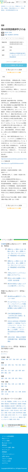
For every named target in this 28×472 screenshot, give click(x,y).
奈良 (16, 378)
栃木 (6, 365)
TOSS (9, 412)
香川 (23, 384)
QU (24, 417)
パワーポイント (13, 417)
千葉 (16, 365)
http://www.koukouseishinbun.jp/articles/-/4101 (14, 159)
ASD (13, 415)
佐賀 (6, 391)
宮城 (10, 32)
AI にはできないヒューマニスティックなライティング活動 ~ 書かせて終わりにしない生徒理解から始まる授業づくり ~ (17, 306)
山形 (21, 359)
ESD (14, 419)
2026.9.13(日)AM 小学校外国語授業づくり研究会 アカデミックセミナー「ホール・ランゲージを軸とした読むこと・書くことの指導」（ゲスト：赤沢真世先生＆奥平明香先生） (17, 327)
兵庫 (13, 378)
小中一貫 (3, 401)
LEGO (9, 415)
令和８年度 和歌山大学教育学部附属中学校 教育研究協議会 (17, 339)
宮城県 (3, 244)
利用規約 (4, 452)
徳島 (20, 384)
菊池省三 (7, 403)
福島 (24, 359)
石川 (9, 370)
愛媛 (2, 386)
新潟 (2, 370)
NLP (21, 410)
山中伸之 (20, 408)
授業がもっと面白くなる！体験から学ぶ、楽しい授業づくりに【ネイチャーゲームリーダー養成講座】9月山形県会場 (17, 253)
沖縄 (2, 394)
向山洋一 (7, 410)
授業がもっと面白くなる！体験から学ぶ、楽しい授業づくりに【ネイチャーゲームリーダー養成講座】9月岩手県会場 (17, 265)
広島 (13, 384)
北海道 (3, 359)
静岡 (2, 372)
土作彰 (15, 401)
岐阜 (23, 370)
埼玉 (13, 365)
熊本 (13, 391)
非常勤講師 (8, 408)
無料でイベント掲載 (21, 2)
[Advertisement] (14, 18)
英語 (6, 34)
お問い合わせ (5, 456)
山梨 (16, 370)
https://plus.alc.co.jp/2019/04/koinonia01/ (12, 163)
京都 (6, 378)
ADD (11, 410)
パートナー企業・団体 (8, 447)
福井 (13, 370)
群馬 (9, 365)
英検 (6, 412)
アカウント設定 (6, 461)
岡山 (9, 384)
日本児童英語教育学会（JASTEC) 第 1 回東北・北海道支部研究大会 (16, 316)
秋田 (17, 359)
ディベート (19, 415)
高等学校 (15, 34)
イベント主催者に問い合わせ (14, 65)
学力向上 (16, 410)
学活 (18, 419)
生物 (6, 415)
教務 (2, 403)
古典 (13, 412)
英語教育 (10, 34)
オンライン (4, 353)
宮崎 (20, 391)
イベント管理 (5, 440)
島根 (6, 384)
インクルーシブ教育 (6, 419)
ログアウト (5, 463)
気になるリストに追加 (14, 69)
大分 (16, 391)
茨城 (2, 365)
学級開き (9, 401)
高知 (6, 386)
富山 (6, 370)
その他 (6, 394)
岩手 (10, 359)
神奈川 (24, 365)
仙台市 (6, 32)
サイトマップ (5, 449)
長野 (20, 370)
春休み (21, 417)
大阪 (9, 378)
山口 (16, 384)
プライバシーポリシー (8, 454)
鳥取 (2, 384)
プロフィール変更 (7, 458)
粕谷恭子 (12, 406)
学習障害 (14, 408)
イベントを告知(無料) (8, 436)
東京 (20, 365)
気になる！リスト (7, 443)
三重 (9, 372)
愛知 (6, 372)
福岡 (2, 391)
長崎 (9, 391)
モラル (19, 401)
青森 (7, 359)
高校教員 (7, 406)
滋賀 (2, 378)
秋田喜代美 (13, 403)
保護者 (19, 403)
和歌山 (20, 378)
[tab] (3, 77)
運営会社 (4, 445)
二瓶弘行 (5, 417)
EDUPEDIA (19, 412)
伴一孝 (24, 401)
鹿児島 (24, 391)
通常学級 (18, 406)
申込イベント (5, 438)
